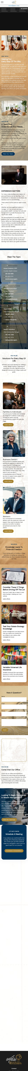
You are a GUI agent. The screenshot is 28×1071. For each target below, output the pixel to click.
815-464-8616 (9, 273)
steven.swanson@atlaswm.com (11, 279)
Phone (3, 711)
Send (4, 730)
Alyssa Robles (8, 309)
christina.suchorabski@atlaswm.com (11, 299)
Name (3, 696)
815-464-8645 (10, 314)
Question (3, 718)
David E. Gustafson (9, 329)
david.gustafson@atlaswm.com (11, 340)
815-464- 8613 (10, 334)
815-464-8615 (9, 294)
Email (2, 703)
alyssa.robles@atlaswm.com (11, 319)
